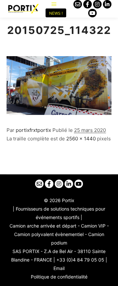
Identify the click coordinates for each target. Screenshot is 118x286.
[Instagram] (97, 4)
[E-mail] (77, 4)
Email (59, 268)
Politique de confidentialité (59, 276)
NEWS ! (56, 13)
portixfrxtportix (33, 130)
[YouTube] (92, 13)
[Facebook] (87, 4)
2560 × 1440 (81, 138)
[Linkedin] (107, 4)
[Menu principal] (54, 4)
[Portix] (23, 8)
